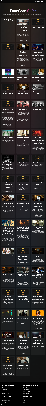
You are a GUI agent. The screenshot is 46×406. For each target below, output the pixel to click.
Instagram (4, 402)
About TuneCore (5, 387)
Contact (24, 400)
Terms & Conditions (6, 393)
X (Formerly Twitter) (6, 400)
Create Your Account (27, 387)
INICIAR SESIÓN (37, 1)
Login (24, 398)
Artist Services (26, 393)
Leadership (4, 389)
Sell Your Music (26, 389)
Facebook (4, 398)
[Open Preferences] (1, 404)
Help (24, 402)
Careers (3, 391)
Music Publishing (26, 391)
